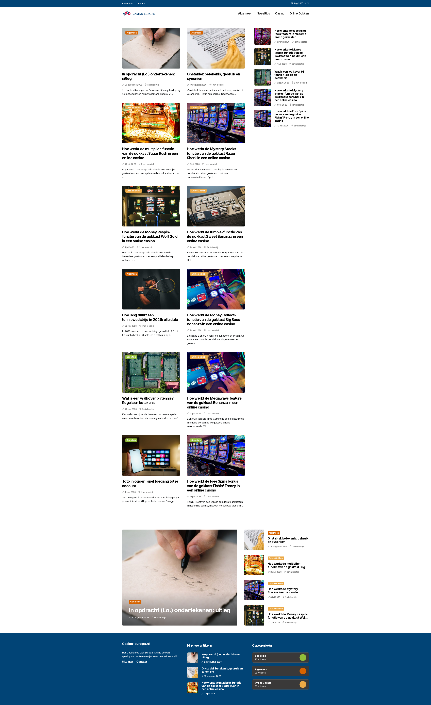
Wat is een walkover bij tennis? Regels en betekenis (147, 400)
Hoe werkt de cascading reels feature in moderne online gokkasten (290, 34)
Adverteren (127, 3)
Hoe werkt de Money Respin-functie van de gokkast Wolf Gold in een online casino (150, 236)
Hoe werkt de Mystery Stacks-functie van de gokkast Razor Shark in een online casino (212, 153)
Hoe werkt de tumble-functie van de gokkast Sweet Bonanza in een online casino (215, 236)
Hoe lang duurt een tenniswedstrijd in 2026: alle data (150, 317)
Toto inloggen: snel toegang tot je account (150, 483)
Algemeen (245, 13)
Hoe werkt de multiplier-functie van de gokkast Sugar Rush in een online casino (150, 153)
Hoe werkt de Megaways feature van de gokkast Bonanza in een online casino (214, 402)
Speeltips (263, 13)
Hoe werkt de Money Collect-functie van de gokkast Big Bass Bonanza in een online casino (213, 319)
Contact (141, 3)
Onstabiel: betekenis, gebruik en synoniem (213, 76)
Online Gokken (299, 13)
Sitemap (127, 661)
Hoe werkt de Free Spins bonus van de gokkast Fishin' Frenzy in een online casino (213, 485)
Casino (279, 13)
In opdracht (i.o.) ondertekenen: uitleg (148, 76)
